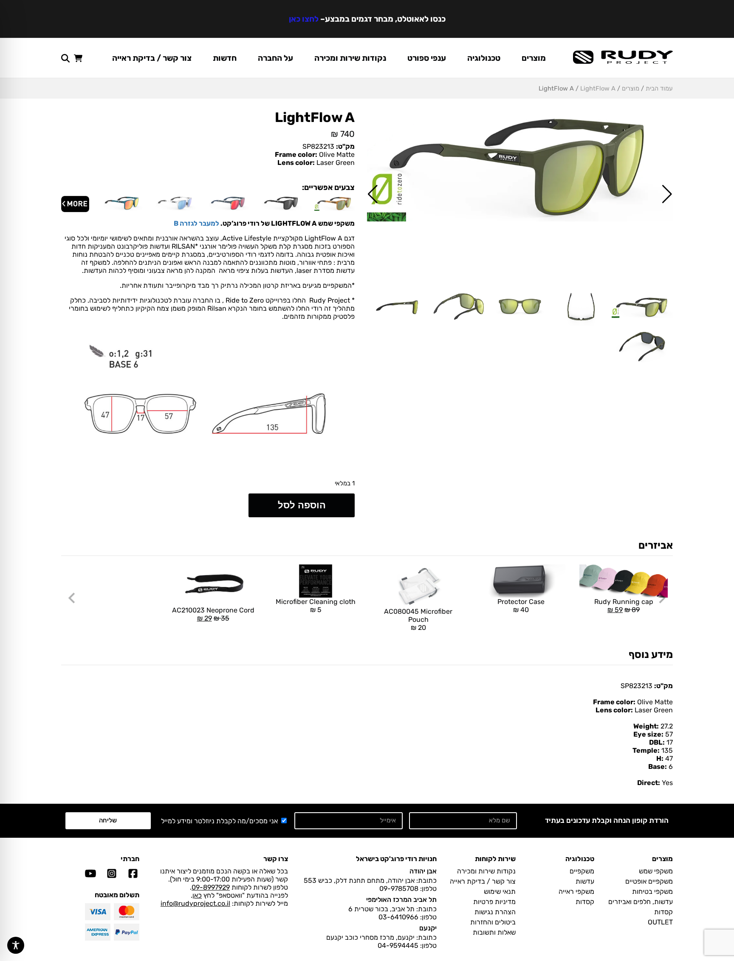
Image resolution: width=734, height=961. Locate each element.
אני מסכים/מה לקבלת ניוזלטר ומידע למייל (219, 821)
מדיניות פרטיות (494, 902)
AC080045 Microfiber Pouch (418, 619)
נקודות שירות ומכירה (350, 58)
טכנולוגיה (483, 58)
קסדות (663, 912)
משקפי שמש (656, 871)
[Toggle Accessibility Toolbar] (15, 945)
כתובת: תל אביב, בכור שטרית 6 (392, 909)
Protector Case (521, 606)
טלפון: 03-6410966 (407, 917)
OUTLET (660, 922)
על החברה (275, 58)
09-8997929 (211, 887)
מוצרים (534, 58)
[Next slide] (72, 598)
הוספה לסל (302, 505)
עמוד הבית (659, 88)
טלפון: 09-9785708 (408, 888)
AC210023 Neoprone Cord (213, 593)
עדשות (585, 881)
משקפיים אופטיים (649, 881)
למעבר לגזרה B (196, 223)
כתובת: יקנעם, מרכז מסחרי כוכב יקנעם (381, 937)
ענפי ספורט (426, 58)
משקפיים (582, 871)
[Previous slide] (661, 598)
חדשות (225, 58)
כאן (197, 895)
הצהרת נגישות (495, 912)
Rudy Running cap (621, 589)
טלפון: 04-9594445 (407, 945)
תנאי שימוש (500, 891)
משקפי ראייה (576, 891)
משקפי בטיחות (652, 891)
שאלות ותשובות (494, 932)
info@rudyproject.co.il (195, 903)
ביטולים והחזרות (493, 922)
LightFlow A (597, 88)
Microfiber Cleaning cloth (316, 606)
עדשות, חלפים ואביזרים (640, 902)
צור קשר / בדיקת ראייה (152, 58)
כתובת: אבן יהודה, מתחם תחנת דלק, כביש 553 (370, 880)
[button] (667, 194)
